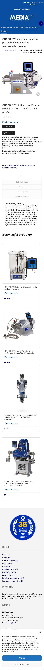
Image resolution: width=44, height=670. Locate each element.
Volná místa (6, 555)
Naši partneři (6, 566)
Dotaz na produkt (22, 197)
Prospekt (22, 187)
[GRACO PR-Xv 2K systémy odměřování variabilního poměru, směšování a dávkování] (21, 391)
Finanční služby (7, 575)
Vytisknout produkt (9, 133)
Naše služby (6, 558)
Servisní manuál (22, 192)
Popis (22, 177)
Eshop (11, 50)
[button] (40, 632)
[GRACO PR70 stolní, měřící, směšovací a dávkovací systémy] (21, 263)
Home (6, 50)
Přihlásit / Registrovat (22, 9)
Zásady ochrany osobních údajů (13, 578)
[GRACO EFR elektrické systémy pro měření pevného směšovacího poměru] (21, 327)
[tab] (22, 177)
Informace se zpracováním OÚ (12, 581)
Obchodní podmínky (9, 572)
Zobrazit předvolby (22, 664)
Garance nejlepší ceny (10, 561)
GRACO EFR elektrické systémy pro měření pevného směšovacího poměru (19, 352)
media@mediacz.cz (14, 623)
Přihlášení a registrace (10, 569)
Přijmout (22, 658)
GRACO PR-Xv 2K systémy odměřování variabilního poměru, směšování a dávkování (20, 417)
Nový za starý (7, 563)
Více (8, 298)
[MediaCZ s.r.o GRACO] (22, 18)
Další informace (22, 182)
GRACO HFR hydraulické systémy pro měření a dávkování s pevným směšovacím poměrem (19, 483)
